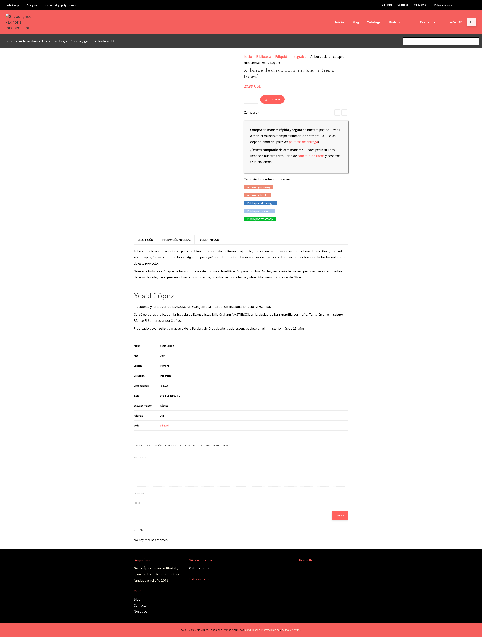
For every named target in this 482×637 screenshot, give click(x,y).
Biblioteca (263, 56)
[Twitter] (469, 5)
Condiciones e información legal (262, 630)
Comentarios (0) (210, 240)
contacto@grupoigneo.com (60, 5)
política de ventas (291, 630)
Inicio (248, 56)
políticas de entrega (303, 142)
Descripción (145, 240)
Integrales (298, 56)
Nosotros (140, 611)
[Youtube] (465, 5)
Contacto (140, 605)
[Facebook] (460, 5)
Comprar (275, 99)
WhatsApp (13, 5)
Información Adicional (176, 240)
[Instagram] (474, 5)
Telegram (32, 5)
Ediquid (281, 56)
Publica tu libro (200, 568)
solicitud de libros (311, 156)
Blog (137, 599)
